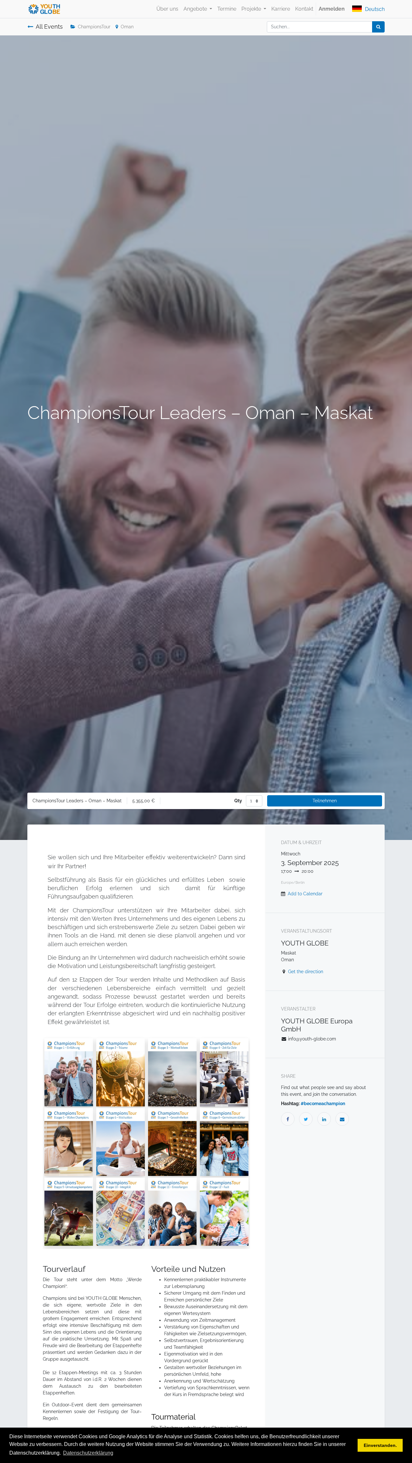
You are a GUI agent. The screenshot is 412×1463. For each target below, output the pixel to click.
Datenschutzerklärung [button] (88, 1453)
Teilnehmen (325, 800)
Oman (127, 26)
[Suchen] (378, 27)
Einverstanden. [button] (380, 1445)
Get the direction (305, 971)
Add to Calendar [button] (305, 893)
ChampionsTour (94, 26)
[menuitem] (167, 9)
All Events (49, 26)
